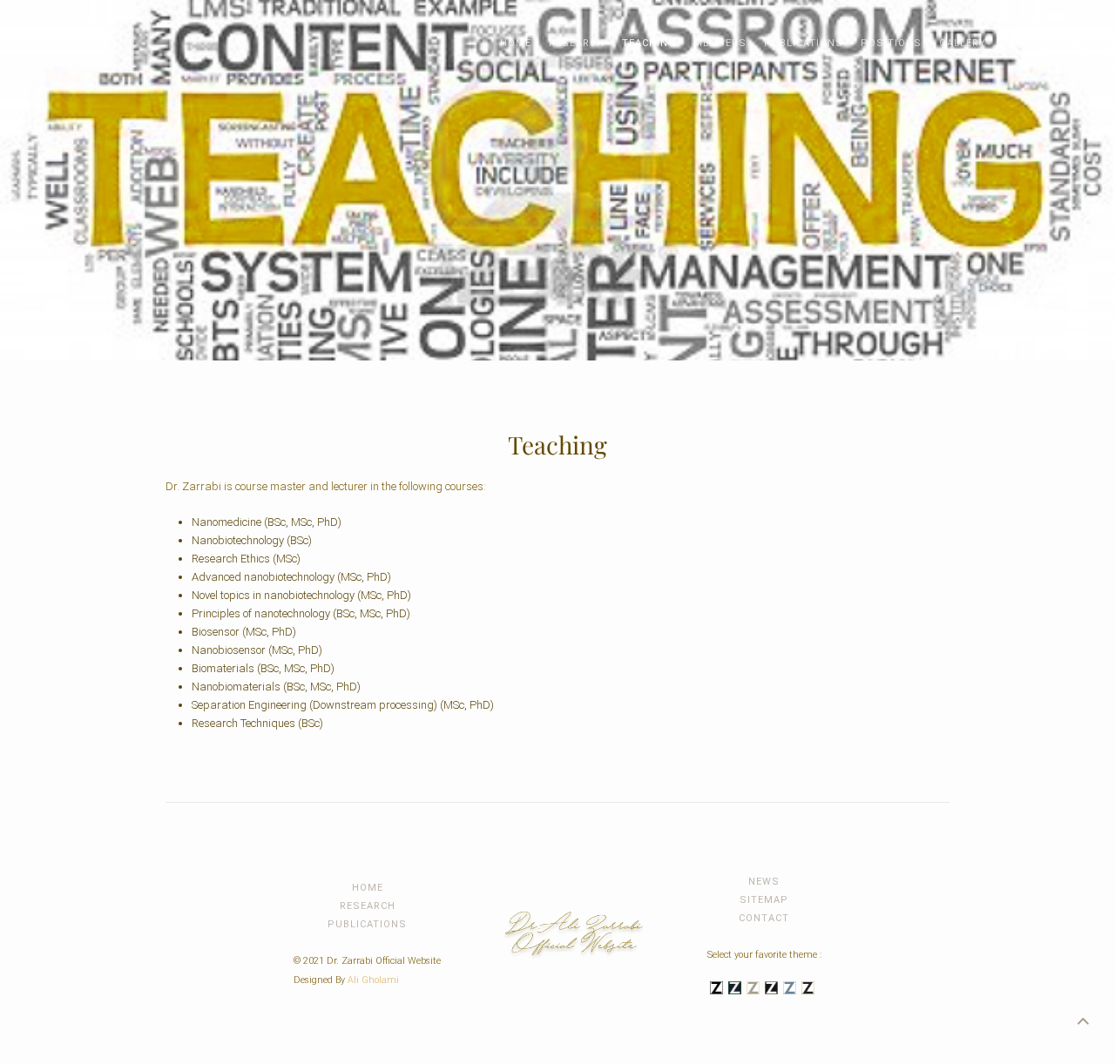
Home (515, 43)
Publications (803, 43)
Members (720, 43)
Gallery (962, 43)
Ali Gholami (373, 980)
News (764, 881)
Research (577, 43)
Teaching (649, 43)
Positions (891, 43)
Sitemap (764, 900)
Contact (1029, 43)
